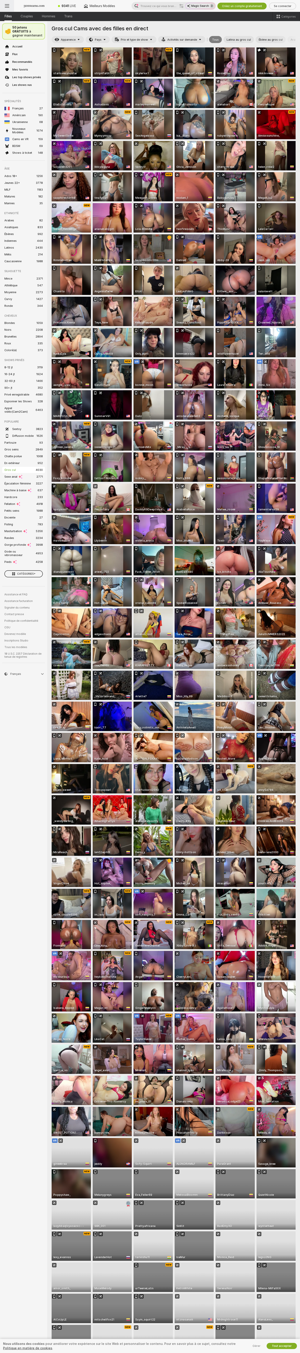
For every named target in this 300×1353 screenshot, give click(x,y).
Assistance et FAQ (15, 594)
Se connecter (282, 6)
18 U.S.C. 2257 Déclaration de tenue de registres (23, 655)
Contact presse (14, 614)
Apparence (68, 39)
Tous (215, 39)
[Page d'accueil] (34, 6)
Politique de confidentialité (21, 620)
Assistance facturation (18, 601)
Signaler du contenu (17, 607)
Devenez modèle (15, 634)
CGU (7, 627)
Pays (98, 39)
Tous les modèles (15, 647)
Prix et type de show (134, 39)
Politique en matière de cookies (27, 1348)
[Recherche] (181, 6)
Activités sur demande (182, 39)
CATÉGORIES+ (26, 573)
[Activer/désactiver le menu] (7, 6)
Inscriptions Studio (16, 640)
